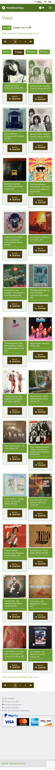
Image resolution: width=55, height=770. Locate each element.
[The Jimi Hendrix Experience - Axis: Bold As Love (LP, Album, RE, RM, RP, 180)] (40, 169)
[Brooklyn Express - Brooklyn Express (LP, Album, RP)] (14, 169)
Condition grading (11, 707)
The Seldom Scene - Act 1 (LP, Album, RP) (15, 447)
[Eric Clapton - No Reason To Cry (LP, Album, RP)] (40, 637)
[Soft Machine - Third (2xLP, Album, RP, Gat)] (40, 536)
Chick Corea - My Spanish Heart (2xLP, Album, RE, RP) (13, 603)
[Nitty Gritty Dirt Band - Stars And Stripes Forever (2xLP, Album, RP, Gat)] (14, 222)
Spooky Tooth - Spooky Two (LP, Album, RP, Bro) (40, 135)
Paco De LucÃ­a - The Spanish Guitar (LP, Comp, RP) (38, 502)
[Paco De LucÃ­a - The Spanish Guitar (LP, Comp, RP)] (40, 485)
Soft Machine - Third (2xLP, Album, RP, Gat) (39, 551)
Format (32, 52)
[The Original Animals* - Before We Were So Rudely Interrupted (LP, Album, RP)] (40, 432)
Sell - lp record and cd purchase (16, 710)
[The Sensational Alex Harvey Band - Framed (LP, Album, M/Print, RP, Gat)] (14, 328)
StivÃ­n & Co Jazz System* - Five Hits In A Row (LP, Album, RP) (15, 292)
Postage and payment (12, 704)
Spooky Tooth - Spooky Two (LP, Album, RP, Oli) (40, 87)
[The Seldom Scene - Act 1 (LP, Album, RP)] (14, 432)
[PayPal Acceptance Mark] (27, 720)
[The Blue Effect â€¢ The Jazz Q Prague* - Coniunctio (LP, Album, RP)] (40, 275)
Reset (5, 28)
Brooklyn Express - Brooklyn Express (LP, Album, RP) (14, 186)
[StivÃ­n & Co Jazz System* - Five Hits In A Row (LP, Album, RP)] (14, 275)
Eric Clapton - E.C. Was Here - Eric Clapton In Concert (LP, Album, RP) (14, 654)
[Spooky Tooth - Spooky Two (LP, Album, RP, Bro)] (40, 119)
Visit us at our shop (11, 701)
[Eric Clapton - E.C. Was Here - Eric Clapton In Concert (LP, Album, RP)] (14, 637)
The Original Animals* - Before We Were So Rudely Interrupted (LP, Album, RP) (40, 451)
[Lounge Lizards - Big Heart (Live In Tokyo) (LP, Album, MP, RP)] (14, 382)
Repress (25, 27)
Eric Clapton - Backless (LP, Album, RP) (40, 238)
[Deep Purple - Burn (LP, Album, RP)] (40, 328)
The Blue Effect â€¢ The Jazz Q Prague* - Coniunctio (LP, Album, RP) (40, 294)
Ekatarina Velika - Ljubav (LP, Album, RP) (14, 86)
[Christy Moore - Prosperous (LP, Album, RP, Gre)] (14, 119)
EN (49, 2)
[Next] (31, 41)
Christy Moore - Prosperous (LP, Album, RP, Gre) (14, 136)
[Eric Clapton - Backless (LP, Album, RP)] (40, 222)
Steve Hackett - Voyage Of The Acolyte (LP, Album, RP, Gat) (14, 501)
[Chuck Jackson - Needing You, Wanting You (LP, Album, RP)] (14, 536)
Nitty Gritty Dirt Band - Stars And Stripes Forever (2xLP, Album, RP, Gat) (14, 241)
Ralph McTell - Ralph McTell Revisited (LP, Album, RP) (39, 398)
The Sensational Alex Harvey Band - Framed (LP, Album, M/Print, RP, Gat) (14, 347)
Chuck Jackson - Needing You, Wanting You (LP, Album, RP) (14, 553)
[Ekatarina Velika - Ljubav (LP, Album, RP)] (14, 71)
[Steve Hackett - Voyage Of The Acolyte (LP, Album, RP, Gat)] (14, 485)
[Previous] (5, 41)
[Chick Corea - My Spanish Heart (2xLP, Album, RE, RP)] (14, 586)
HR (45, 2)
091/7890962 (9, 698)
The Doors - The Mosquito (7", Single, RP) (38, 603)
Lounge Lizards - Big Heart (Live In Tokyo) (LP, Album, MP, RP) (13, 398)
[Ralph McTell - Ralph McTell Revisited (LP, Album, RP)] (40, 381)
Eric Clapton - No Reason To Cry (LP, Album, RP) (37, 654)
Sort (7, 52)
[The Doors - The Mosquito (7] (40, 586)
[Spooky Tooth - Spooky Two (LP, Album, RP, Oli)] (40, 71)
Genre (45, 52)
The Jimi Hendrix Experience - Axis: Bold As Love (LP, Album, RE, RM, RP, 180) (40, 188)
